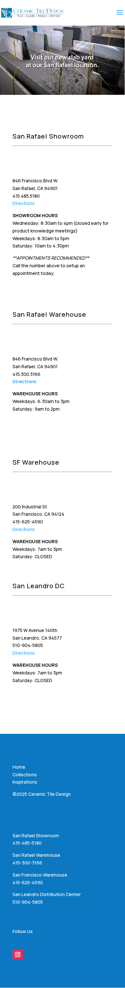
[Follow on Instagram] (18, 954)
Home (19, 767)
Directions (24, 203)
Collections (25, 774)
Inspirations (25, 782)
